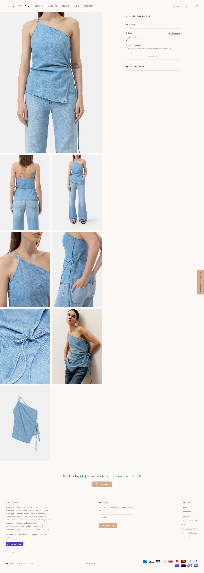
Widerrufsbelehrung (189, 533)
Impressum (186, 537)
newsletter (115, 507)
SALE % (76, 6)
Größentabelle (174, 33)
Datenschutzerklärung (190, 528)
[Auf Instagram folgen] (13, 553)
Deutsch (176, 6)
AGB (183, 524)
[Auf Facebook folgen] (7, 553)
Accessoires (53, 6)
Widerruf (104, 484)
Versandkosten (140, 48)
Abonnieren (108, 525)
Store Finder (88, 6)
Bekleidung (39, 6)
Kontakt (184, 507)
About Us (185, 516)
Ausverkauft (153, 56)
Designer (65, 6)
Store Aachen (11, 537)
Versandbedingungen (190, 520)
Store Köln (42, 534)
